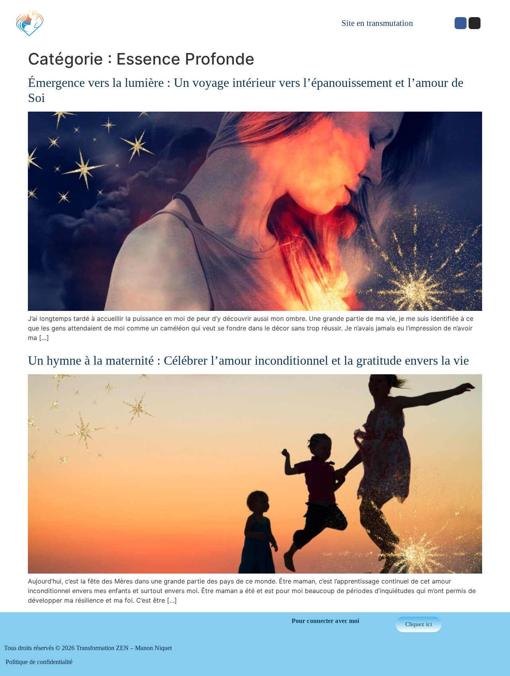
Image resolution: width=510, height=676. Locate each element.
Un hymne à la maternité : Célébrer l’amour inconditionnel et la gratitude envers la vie (248, 360)
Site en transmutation (377, 23)
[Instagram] (475, 23)
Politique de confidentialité (39, 661)
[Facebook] (461, 23)
